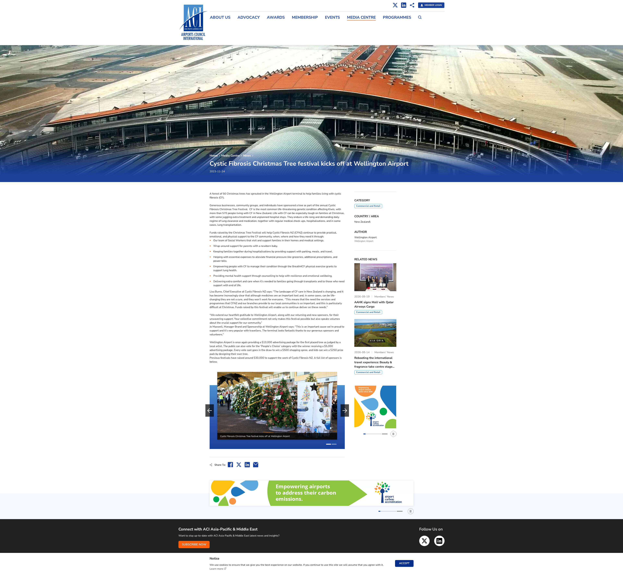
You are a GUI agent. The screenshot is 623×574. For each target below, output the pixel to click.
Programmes (397, 17)
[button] (328, 444)
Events (332, 17)
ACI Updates (217, 39)
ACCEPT (404, 563)
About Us (220, 17)
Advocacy (249, 17)
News (247, 156)
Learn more (216, 569)
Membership (305, 17)
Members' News (219, 32)
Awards (276, 17)
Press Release (218, 25)
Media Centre (361, 17)
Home (214, 156)
